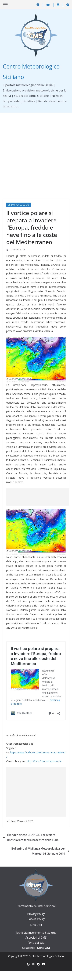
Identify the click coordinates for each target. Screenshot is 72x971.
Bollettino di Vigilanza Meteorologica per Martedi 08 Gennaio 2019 (38, 851)
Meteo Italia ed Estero (19, 205)
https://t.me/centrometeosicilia (44, 761)
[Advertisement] (36, 151)
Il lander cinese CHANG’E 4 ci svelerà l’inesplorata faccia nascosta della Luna (33, 837)
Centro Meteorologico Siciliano (46, 956)
